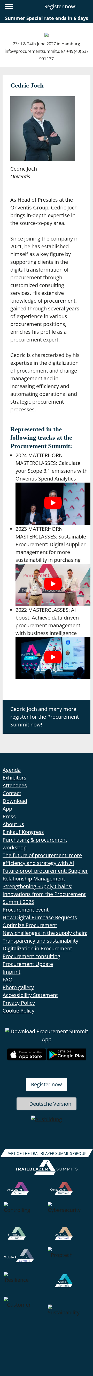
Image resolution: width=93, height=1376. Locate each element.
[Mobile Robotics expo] (25, 1259)
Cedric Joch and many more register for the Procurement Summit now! (44, 716)
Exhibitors (14, 777)
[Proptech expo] (68, 1259)
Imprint (11, 971)
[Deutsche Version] (86, 6)
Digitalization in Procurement (37, 948)
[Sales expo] (68, 1284)
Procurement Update (28, 963)
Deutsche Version (50, 1103)
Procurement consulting (31, 956)
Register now (46, 1084)
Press (9, 816)
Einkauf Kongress (23, 831)
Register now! (60, 6)
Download (15, 800)
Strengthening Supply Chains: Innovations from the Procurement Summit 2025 (44, 894)
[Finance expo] (25, 1237)
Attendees (15, 785)
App (7, 808)
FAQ (8, 979)
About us (13, 824)
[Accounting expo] (25, 1192)
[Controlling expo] (25, 1214)
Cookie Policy (18, 1010)
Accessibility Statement (30, 995)
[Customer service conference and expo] (25, 1317)
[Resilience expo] (25, 1284)
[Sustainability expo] (68, 1317)
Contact (12, 793)
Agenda (12, 769)
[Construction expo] (68, 1192)
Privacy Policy (19, 1002)
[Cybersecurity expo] (68, 1214)
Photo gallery (18, 987)
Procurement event (26, 909)
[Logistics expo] (68, 1237)
